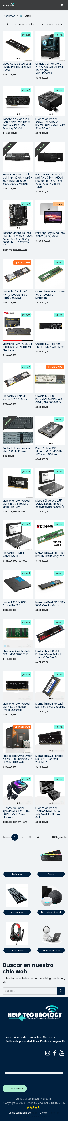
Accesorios (17, 912)
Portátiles (17, 874)
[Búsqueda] (61, 991)
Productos (9, 16)
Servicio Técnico (51, 950)
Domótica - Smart (51, 912)
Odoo (34, 1112)
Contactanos (15, 1088)
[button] (7, 24)
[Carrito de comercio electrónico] (61, 4)
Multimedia (17, 950)
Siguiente (60, 837)
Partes (51, 874)
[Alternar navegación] (53, 4)
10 (53, 837)
